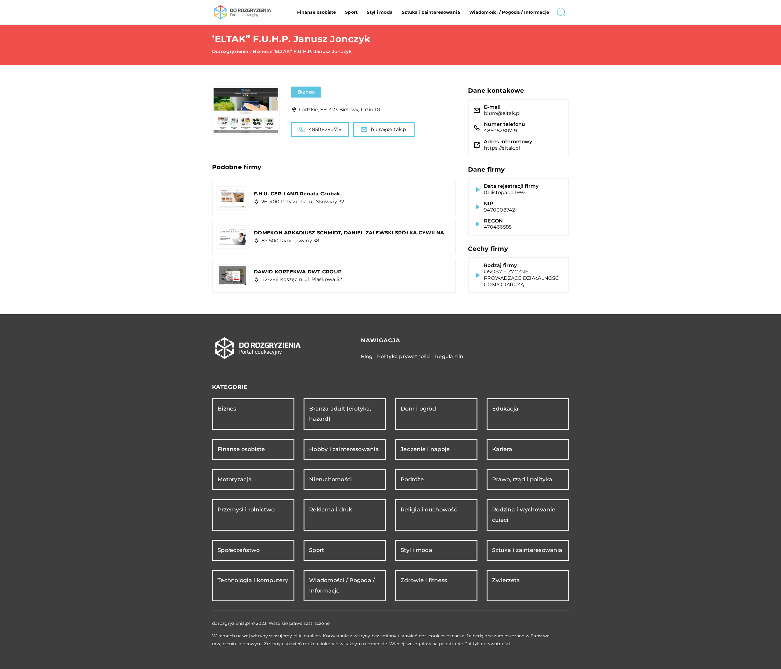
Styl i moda (380, 12)
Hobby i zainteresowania (344, 449)
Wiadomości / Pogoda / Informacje (509, 12)
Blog (367, 356)
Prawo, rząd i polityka (522, 479)
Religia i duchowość (429, 509)
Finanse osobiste (316, 12)
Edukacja (505, 408)
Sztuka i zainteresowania (431, 12)
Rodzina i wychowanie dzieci (523, 514)
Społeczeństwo (239, 550)
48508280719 (325, 129)
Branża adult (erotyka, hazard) (340, 413)
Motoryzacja (235, 479)
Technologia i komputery (253, 580)
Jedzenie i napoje (425, 449)
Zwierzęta (506, 580)
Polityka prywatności (403, 356)
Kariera (502, 449)
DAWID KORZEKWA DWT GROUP (298, 272)
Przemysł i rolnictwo (246, 509)
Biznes (306, 92)
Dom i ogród (418, 408)
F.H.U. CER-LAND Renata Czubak (297, 194)
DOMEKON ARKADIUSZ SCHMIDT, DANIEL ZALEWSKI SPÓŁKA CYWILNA (349, 233)
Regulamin (449, 356)
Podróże (412, 479)
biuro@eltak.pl (389, 129)
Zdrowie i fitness (424, 580)
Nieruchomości (330, 479)
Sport (351, 12)
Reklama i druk (330, 509)
